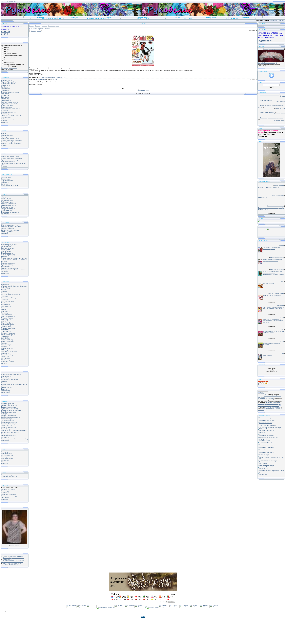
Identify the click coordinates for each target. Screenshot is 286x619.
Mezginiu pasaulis (7, 316)
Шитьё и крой (5, 455)
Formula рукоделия (7, 412)
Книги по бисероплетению (10, 374)
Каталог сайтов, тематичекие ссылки (13, 558)
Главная (31, 25)
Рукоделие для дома (8, 268)
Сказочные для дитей (10, 57)
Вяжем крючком (6, 161)
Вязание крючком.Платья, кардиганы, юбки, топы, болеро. (273, 332)
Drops (3, 346)
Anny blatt (4, 330)
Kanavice (4, 437)
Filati (2, 321)
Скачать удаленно (36, 31)
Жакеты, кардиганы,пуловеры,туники (271, 117)
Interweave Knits (6, 361)
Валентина (4, 246)
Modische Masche (7, 328)
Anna (3, 261)
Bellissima (4, 353)
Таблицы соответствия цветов (275, 206)
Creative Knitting (6, 333)
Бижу (3, 381)
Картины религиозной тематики (13, 55)
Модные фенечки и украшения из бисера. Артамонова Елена (272, 260)
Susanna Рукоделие (8, 245)
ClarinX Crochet (6, 323)
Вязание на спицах (279, 113)
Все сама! (4, 179)
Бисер (3, 389)
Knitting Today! (6, 348)
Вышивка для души (7, 405)
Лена (3, 256)
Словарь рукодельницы (277, 195)
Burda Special (5, 250)
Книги (3, 120)
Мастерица (5, 177)
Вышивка (44, 25)
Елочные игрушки (7, 489)
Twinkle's (4, 336)
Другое (3, 273)
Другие (3, 122)
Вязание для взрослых (9, 138)
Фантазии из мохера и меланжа (272, 295)
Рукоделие (5, 266)
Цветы (5, 51)
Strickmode (5, 326)
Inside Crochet (6, 355)
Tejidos (3, 299)
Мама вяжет (5, 210)
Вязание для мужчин (8, 475)
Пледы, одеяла (6, 232)
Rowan (3, 313)
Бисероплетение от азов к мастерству (14, 384)
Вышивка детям (6, 404)
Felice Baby (5, 198)
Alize (2, 197)
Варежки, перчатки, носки (10, 227)
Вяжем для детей (7, 205)
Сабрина (4, 89)
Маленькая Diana (7, 83)
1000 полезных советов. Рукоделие (13, 260)
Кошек (5, 60)
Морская (55, 79)
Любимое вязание (7, 112)
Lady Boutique (6, 458)
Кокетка (3, 99)
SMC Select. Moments (8, 351)
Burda (3, 452)
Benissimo (4, 358)
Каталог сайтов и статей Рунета (12, 563)
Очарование (5, 100)
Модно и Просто (6, 255)
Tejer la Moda (5, 314)
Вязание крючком (15, 545)
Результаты (4, 68)
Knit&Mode (4, 85)
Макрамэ (4, 492)
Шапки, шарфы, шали (8, 225)
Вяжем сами (5, 107)
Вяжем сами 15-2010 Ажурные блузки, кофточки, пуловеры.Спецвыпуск (273, 308)
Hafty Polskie (5, 419)
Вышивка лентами (7, 415)
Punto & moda (6, 340)
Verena (3, 133)
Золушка (4, 97)
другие (3, 463)
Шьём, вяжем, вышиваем (9, 186)
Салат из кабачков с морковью (269, 95)
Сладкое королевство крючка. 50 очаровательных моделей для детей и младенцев (273, 321)
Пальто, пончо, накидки (267, 112)
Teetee (3, 296)
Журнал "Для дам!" (7, 82)
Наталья (4, 94)
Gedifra (3, 363)
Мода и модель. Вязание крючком (12, 258)
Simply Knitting (6, 325)
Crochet (3, 356)
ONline (3, 350)
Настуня (4, 434)
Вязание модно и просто (9, 109)
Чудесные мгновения (8, 104)
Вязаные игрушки (7, 263)
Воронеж (263, 235)
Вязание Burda (6, 135)
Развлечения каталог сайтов (266, 398)
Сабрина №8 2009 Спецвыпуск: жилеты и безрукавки (272, 248)
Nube (3, 343)
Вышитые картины (7, 407)
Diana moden (5, 453)
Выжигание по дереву (8, 496)
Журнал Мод (5, 180)
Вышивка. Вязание (7, 424)
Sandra (3, 87)
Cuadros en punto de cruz (9, 417)
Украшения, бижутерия (9, 230)
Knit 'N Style (5, 320)
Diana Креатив (6, 253)
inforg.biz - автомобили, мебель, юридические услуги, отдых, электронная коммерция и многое (269, 404)
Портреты (6, 49)
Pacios (3, 308)
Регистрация (274, 20)
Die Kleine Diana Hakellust (9, 294)
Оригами (4, 497)
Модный (4, 182)
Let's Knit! (4, 338)
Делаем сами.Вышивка (9, 432)
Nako (3, 291)
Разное (3, 233)
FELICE (3, 95)
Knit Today (4, 288)
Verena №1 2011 (267, 355)
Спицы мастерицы (7, 209)
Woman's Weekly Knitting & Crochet (13, 286)
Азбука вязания (6, 119)
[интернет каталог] (184, 607)
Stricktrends (5, 360)
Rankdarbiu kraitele (7, 298)
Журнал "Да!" (5, 80)
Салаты (282, 96)
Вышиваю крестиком (8, 422)
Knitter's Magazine (7, 341)
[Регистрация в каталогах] (71, 607)
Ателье (3, 457)
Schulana (4, 293)
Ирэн (3, 137)
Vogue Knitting (6, 105)
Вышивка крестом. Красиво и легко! (13, 439)
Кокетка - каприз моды (8, 102)
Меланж (4, 114)
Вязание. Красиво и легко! (10, 143)
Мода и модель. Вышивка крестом (13, 430)
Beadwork (4, 391)
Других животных (9, 62)
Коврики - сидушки (268, 283)
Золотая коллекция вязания (10, 140)
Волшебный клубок (7, 142)
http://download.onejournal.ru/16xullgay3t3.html (53, 77)
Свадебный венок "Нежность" (266, 63)
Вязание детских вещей (9, 212)
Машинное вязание (7, 494)
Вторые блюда (281, 101)
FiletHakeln (4, 251)
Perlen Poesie (5, 392)
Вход (279, 20)
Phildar (3, 309)
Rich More (4, 311)
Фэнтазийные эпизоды (10, 53)
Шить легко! (5, 462)
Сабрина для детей (7, 202)
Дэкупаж (4, 491)
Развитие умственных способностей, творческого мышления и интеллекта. (12, 561)
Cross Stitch (5, 425)
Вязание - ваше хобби (8, 92)
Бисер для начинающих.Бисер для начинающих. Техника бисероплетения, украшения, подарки (273, 273)
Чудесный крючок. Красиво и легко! (13, 163)
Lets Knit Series (6, 301)
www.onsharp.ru (7, 559)
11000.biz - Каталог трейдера (11, 564)
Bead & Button (6, 387)
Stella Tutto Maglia (7, 335)
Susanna (4, 90)
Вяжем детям (5, 207)
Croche (3, 303)
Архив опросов (13, 68)
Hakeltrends (5, 345)
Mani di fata (5, 306)
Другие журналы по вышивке (11, 410)
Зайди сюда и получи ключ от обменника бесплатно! (270, 134)
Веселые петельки (7, 204)
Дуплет (3, 184)
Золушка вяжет (6, 248)
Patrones (4, 460)
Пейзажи (6, 47)
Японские (4, 304)
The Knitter (4, 331)
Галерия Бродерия (7, 435)
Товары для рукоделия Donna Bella (13, 556)
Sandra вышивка (6, 420)
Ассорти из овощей (266, 100)
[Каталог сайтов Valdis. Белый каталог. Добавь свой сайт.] (263, 394)
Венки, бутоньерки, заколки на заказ (274, 49)
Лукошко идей (6, 265)
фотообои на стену (268, 408)
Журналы (37, 25)
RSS (283, 20)
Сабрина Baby (6, 200)
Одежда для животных (9, 476)
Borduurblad (5, 429)
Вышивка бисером (7, 427)
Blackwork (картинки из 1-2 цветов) (14, 64)
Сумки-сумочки (6, 228)
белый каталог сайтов (274, 407)
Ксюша (3, 110)
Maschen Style (6, 318)
